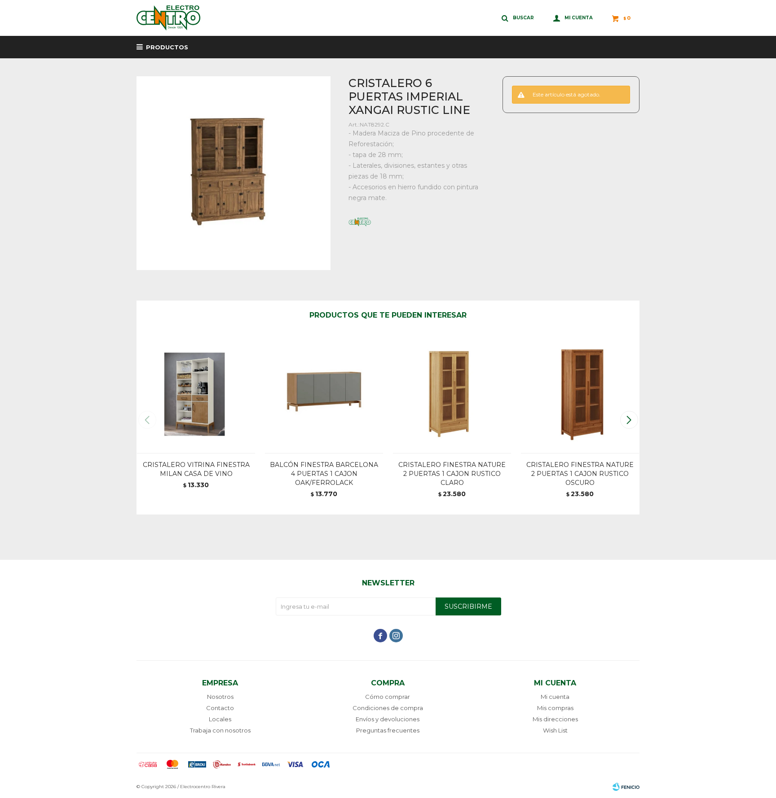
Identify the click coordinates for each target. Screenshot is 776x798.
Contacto (220, 707)
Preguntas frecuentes (387, 730)
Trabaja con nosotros (220, 730)
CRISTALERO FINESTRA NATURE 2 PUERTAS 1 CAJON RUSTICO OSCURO (580, 474)
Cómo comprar (387, 696)
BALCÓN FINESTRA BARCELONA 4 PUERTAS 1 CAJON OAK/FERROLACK (324, 474)
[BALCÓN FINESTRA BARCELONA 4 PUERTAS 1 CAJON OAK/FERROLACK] (324, 393)
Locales (220, 719)
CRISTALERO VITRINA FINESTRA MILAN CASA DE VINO (196, 469)
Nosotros (220, 696)
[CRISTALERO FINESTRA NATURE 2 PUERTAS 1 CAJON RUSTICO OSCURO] (579, 393)
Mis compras (555, 707)
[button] (629, 420)
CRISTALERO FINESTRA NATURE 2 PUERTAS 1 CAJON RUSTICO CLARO (452, 474)
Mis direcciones (555, 719)
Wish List (555, 730)
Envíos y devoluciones (387, 719)
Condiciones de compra (388, 707)
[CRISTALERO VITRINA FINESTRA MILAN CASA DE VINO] (196, 393)
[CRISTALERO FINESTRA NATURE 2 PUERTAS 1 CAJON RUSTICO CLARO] (451, 393)
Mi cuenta (555, 696)
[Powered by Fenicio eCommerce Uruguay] (626, 787)
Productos (167, 47)
